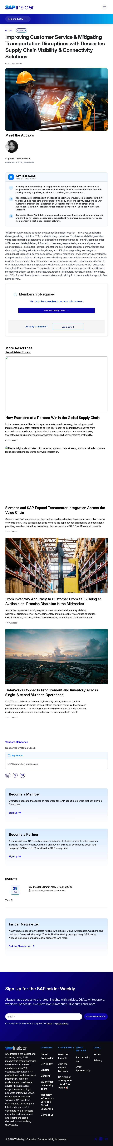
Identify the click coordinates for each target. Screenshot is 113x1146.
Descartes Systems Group (20, 747)
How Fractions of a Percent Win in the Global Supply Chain (52, 418)
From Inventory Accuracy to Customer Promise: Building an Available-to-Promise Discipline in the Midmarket (53, 601)
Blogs (9, 30)
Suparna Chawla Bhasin (17, 158)
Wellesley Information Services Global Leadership (47, 1101)
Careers (45, 1075)
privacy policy (62, 1023)
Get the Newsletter (20, 946)
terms (49, 1023)
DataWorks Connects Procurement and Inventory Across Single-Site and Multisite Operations (51, 692)
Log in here (67, 327)
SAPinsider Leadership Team (47, 1085)
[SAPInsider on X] (95, 1139)
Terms (97, 1054)
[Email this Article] (22, 775)
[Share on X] (15, 775)
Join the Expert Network (63, 1067)
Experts (45, 1069)
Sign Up (13, 812)
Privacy (98, 1060)
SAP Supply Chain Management (23, 764)
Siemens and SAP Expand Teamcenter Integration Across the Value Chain (55, 510)
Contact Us (47, 1114)
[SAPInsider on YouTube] (106, 1139)
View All (9, 900)
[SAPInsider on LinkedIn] (100, 1139)
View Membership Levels (54, 310)
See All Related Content (18, 352)
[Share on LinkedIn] (7, 775)
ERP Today (47, 1063)
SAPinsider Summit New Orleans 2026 (51, 886)
